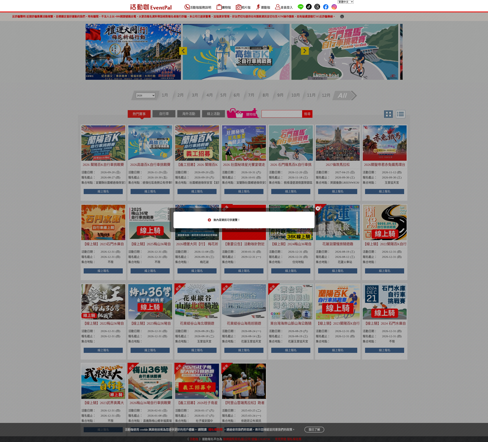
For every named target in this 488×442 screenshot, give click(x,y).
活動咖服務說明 (200, 7)
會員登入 (287, 7)
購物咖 (226, 7)
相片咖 (245, 7)
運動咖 (265, 7)
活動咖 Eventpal (151, 7)
